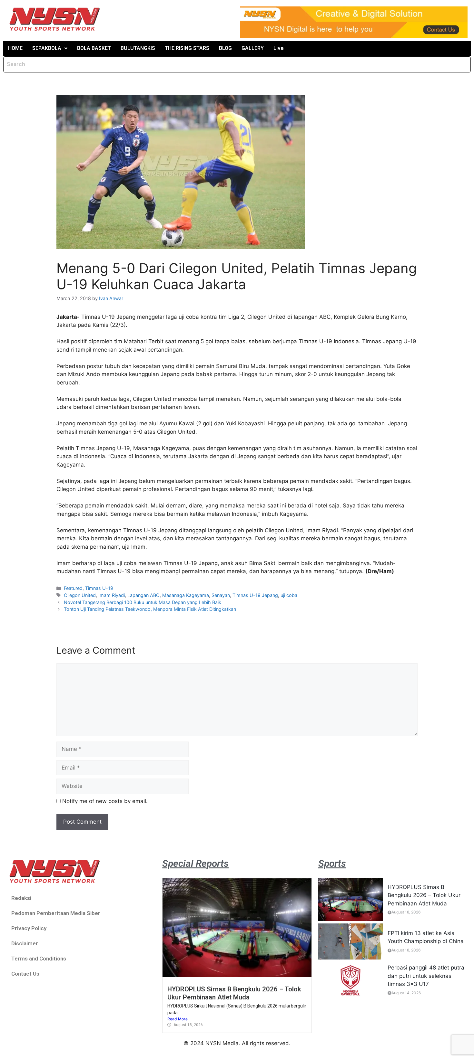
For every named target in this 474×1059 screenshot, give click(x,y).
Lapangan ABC (143, 595)
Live (278, 48)
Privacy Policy (28, 928)
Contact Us (25, 973)
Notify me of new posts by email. (105, 801)
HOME (15, 48)
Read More (177, 1018)
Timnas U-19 (99, 588)
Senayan (221, 595)
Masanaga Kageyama (185, 595)
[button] (49, 48)
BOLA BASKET (94, 48)
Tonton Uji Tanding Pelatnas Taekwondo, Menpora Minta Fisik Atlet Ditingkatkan (150, 609)
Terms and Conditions (38, 958)
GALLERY (253, 48)
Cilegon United (80, 595)
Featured (73, 588)
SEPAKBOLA (46, 48)
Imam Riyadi (111, 595)
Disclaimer (24, 943)
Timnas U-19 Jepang (255, 595)
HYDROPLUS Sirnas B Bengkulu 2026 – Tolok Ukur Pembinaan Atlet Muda (234, 993)
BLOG (225, 48)
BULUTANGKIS (138, 48)
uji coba (289, 595)
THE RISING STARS (187, 48)
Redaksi (21, 898)
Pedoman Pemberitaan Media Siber (55, 913)
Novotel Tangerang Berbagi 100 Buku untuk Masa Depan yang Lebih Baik (142, 602)
